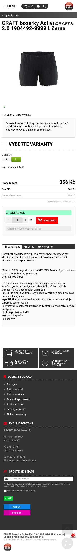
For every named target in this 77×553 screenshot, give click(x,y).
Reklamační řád (15, 404)
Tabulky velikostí (16, 409)
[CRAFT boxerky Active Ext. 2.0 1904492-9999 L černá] (38, 70)
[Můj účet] (38, 6)
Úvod (68, 6)
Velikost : (7, 155)
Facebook (16, 506)
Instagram (17, 512)
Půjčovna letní (15, 389)
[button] (44, 6)
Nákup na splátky (16, 414)
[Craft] (64, 26)
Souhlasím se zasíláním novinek (21, 490)
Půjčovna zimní (15, 394)
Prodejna (12, 384)
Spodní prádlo (12, 15)
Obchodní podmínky (18, 399)
